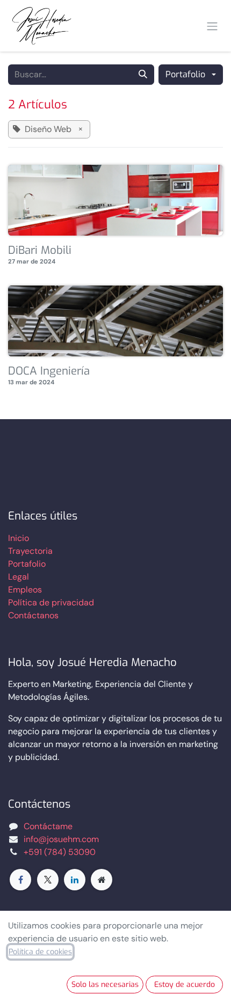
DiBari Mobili (39, 251)
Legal (18, 576)
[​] (20, 879)
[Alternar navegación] (212, 25)
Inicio (18, 538)
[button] (190, 74)
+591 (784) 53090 (60, 852)
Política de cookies (40, 952)
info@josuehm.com (61, 839)
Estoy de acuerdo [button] (184, 984)
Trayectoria (30, 551)
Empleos (25, 589)
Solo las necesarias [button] (105, 984)
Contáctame (48, 826)
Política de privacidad (51, 602)
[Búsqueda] (143, 74)
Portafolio (27, 563)
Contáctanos (33, 615)
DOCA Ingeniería (49, 371)
